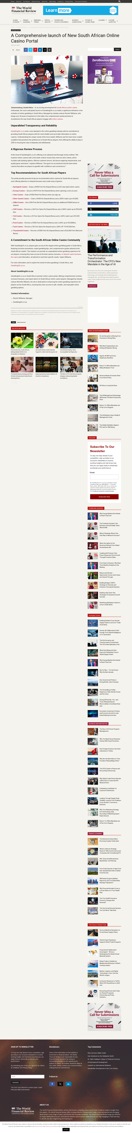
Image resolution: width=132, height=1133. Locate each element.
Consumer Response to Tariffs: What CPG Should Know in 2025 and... (110, 983)
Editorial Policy (36, 1)
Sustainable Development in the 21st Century (103, 1068)
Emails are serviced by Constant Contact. (103, 491)
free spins (14, 257)
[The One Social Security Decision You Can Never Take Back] (93, 910)
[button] (119, 1)
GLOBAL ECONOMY (16, 21)
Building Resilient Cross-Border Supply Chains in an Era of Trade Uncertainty (110, 623)
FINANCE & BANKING (26, 21)
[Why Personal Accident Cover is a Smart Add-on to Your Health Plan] (93, 891)
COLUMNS (101, 20)
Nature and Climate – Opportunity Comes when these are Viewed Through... (110, 575)
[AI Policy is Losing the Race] (93, 388)
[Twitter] (30, 50)
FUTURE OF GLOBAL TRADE (90, 21)
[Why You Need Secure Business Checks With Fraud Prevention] (93, 741)
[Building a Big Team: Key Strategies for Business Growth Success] (93, 595)
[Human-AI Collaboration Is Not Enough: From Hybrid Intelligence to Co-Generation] (93, 633)
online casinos (57, 119)
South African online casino (67, 107)
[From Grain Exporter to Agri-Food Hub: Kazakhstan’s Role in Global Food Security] (93, 871)
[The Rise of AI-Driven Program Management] (93, 731)
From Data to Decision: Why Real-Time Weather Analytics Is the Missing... (110, 565)
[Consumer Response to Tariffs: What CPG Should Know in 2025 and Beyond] (93, 983)
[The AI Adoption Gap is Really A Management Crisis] (93, 417)
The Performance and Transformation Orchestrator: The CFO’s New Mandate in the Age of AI (104, 260)
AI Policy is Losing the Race (108, 385)
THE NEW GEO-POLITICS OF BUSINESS (61, 21)
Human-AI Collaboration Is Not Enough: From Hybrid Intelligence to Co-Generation (110, 632)
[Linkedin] (40, 50)
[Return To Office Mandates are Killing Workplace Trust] (93, 368)
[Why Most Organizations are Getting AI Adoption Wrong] (93, 348)
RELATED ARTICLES (18, 328)
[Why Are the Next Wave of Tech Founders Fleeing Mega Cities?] (93, 761)
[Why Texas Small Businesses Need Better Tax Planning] (93, 861)
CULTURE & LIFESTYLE (112, 21)
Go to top (80, 306)
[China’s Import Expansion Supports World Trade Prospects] (93, 942)
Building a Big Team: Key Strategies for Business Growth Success (110, 595)
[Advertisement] (103, 310)
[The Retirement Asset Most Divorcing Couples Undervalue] (93, 841)
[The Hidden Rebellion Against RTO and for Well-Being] (93, 427)
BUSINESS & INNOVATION (76, 21)
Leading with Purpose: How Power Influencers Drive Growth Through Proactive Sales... (110, 555)
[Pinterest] (35, 50)
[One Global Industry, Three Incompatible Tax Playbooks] (71, 340)
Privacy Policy (69, 1)
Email (92, 472)
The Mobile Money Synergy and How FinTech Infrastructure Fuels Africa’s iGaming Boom (22, 376)
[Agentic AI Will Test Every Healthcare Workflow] (93, 358)
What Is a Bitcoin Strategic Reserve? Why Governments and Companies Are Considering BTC (110, 851)
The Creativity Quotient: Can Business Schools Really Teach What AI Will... (110, 525)
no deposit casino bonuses (71, 254)
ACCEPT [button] (66, 1129)
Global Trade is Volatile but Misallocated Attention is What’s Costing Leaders (110, 963)
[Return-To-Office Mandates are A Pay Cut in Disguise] (93, 407)
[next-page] (15, 382)
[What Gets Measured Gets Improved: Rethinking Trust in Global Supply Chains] (93, 652)
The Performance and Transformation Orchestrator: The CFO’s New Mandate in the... (110, 642)
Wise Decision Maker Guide (97, 1053)
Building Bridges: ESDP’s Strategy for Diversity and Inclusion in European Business (110, 585)
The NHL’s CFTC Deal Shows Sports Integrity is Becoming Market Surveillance (70, 376)
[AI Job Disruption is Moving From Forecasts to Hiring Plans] (93, 338)
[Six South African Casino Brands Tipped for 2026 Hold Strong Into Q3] (47, 340)
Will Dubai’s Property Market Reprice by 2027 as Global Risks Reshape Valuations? (110, 880)
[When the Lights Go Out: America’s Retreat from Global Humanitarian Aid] (93, 545)
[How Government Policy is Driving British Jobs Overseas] (93, 682)
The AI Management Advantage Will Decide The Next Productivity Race (110, 397)
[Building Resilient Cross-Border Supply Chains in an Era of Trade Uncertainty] (93, 623)
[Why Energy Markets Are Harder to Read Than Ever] (93, 516)
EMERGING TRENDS (37, 21)
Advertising (52, 1)
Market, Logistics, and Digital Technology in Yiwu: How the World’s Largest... (109, 973)
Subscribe (44, 1)
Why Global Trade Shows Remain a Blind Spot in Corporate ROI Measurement (110, 780)
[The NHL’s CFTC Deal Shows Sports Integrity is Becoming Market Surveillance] (71, 364)
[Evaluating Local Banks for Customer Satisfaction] (93, 791)
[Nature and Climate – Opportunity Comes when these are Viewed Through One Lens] (93, 575)
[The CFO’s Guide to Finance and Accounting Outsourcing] (93, 771)
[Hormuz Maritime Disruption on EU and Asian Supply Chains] (93, 932)
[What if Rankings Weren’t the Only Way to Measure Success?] (93, 536)
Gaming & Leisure (21, 27)
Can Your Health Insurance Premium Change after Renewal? (108, 900)
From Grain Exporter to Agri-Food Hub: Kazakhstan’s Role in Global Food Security (110, 871)
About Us (18, 1)
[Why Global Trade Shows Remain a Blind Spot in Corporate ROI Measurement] (93, 781)
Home (12, 1)
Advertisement (21, 322)
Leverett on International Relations (99, 1065)
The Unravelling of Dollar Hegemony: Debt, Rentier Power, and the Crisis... (110, 692)
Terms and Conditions (81, 1)
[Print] (49, 50)
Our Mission (26, 1)
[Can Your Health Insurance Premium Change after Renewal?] (93, 901)
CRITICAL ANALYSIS (48, 21)
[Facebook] (26, 50)
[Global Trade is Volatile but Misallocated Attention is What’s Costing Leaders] (93, 963)
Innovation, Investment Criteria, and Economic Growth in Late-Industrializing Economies (110, 713)
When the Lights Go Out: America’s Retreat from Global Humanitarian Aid (109, 545)
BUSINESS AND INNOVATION (98, 724)
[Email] (45, 50)
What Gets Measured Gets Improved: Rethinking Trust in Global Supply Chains (109, 652)
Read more (92, 286)
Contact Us (60, 1)
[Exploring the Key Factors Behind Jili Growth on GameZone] (47, 364)
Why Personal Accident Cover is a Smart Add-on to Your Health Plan (110, 890)
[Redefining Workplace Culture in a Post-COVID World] (93, 605)
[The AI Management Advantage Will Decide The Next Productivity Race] (93, 398)
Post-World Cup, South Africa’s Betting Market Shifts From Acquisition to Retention (20, 352)
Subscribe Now (104, 497)
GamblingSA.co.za (18, 131)
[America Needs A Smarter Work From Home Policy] (93, 378)
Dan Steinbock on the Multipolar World (101, 1056)
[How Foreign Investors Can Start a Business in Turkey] (93, 751)
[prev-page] (12, 382)
